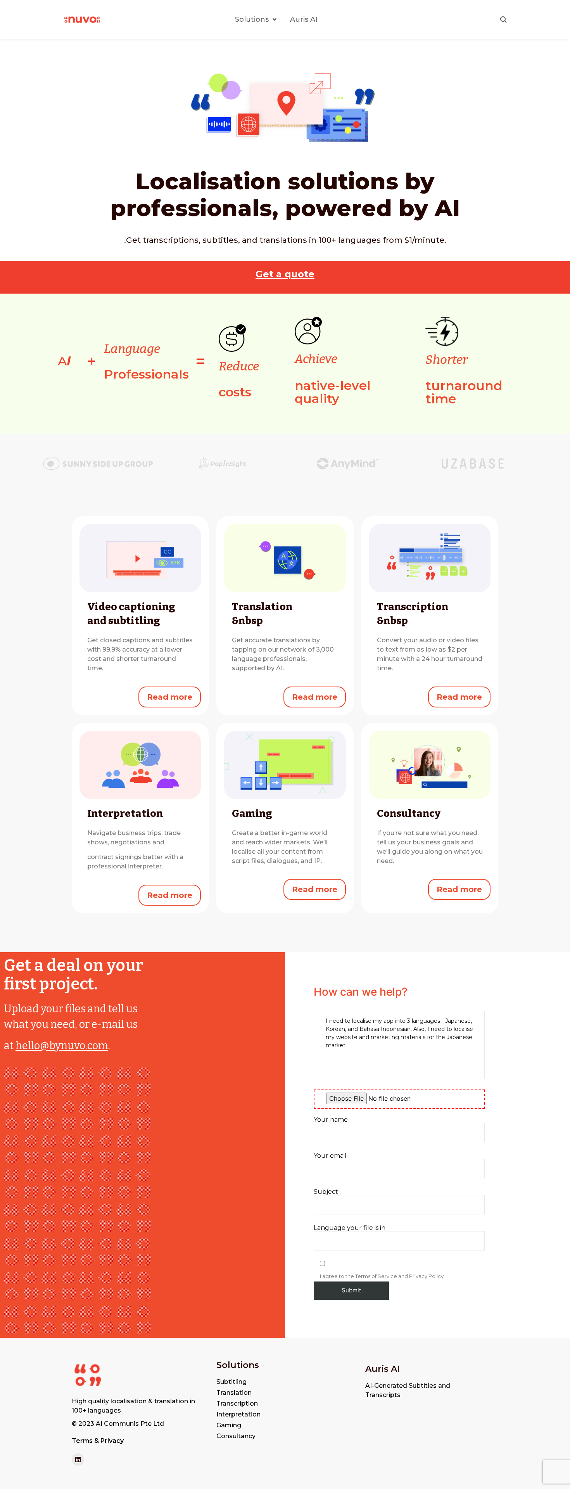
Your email (330, 1156)
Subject (326, 1192)
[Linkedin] (78, 1459)
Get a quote (285, 274)
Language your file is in (349, 1228)
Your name (331, 1120)
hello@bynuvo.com (62, 1045)
